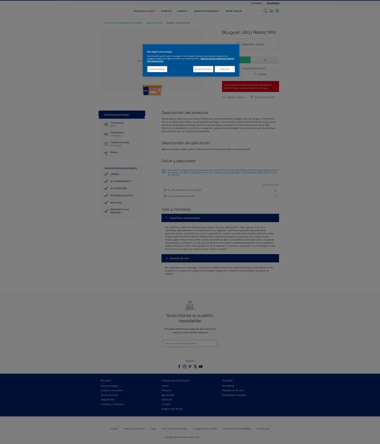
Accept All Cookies (203, 69)
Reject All (225, 69)
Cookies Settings (157, 69)
